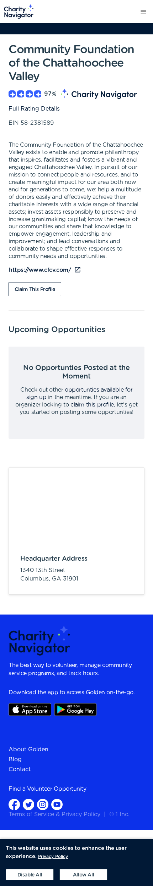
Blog (15, 759)
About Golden (28, 749)
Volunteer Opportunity (56, 789)
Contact (20, 769)
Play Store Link (75, 709)
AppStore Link (30, 709)
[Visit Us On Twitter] (28, 804)
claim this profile (92, 405)
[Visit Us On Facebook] (14, 804)
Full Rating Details (34, 109)
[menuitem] (17, 11)
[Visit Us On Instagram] (42, 804)
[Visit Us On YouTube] (57, 804)
